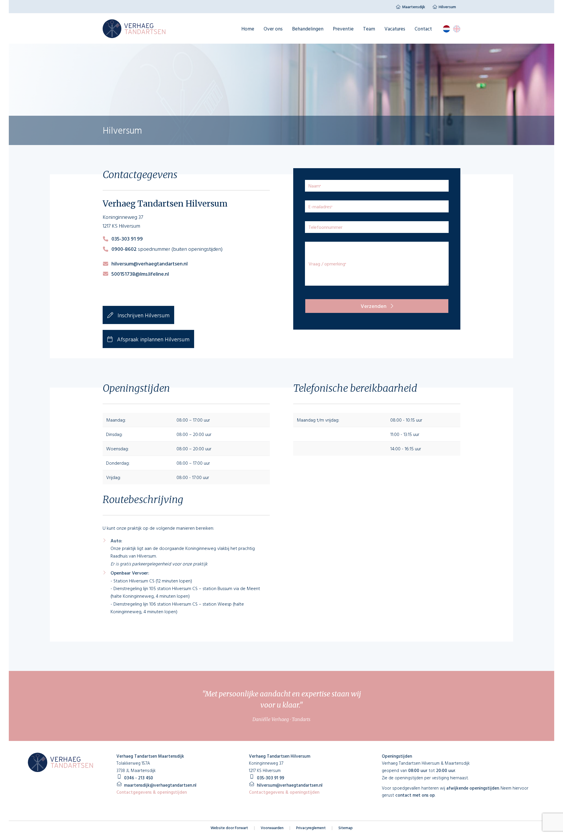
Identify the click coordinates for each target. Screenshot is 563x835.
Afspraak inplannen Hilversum (152, 339)
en (456, 29)
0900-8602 (124, 249)
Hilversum (447, 7)
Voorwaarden (272, 828)
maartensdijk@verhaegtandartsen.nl (160, 785)
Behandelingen (307, 28)
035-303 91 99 (127, 239)
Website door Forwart (229, 828)
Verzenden (374, 306)
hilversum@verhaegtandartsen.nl (149, 263)
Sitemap (345, 828)
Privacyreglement (311, 828)
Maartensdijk (413, 7)
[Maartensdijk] (134, 28)
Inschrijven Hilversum (142, 315)
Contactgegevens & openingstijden (151, 792)
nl (446, 29)
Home (247, 28)
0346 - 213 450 (138, 777)
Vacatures (394, 28)
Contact (423, 28)
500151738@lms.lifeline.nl (140, 274)
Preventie (343, 28)
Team (369, 28)
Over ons (273, 28)
